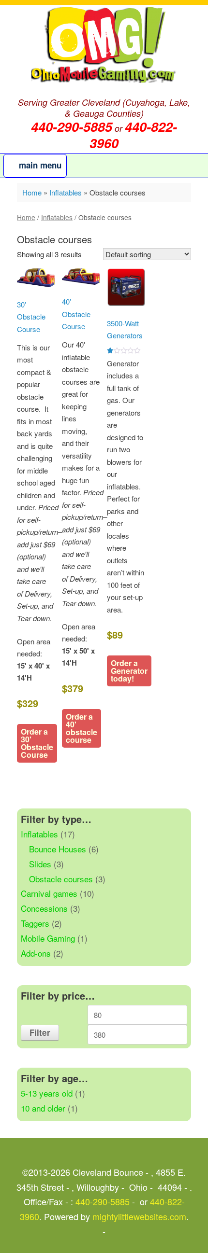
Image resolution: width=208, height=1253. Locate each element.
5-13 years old (47, 1093)
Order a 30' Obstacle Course (37, 743)
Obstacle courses (61, 879)
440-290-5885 (102, 1201)
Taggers (35, 923)
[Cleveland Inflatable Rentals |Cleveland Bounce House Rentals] (104, 45)
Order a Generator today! (129, 670)
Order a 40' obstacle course (81, 728)
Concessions (44, 908)
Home (32, 192)
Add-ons (36, 953)
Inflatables (65, 192)
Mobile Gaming (48, 938)
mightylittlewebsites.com (139, 1216)
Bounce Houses (57, 849)
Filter (40, 1032)
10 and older (43, 1108)
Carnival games (49, 893)
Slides (40, 864)
